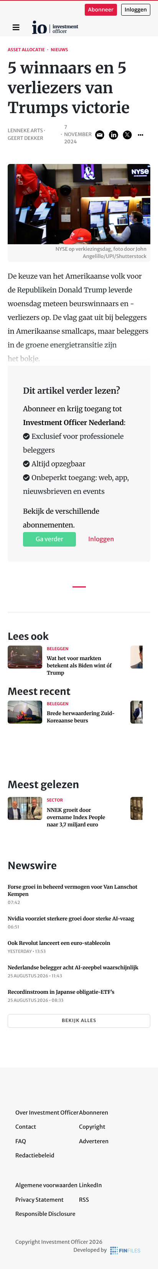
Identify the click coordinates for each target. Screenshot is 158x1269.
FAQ (20, 1141)
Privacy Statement (39, 1199)
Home (33, 23)
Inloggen (136, 9)
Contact (25, 1126)
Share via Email (99, 135)
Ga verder (49, 539)
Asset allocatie (26, 50)
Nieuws (59, 50)
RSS (84, 1199)
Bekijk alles (79, 1021)
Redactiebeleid (34, 1155)
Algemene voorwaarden (46, 1185)
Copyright (92, 1126)
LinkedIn (90, 1185)
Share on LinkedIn (113, 135)
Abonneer (101, 9)
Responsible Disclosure (45, 1214)
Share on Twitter (127, 135)
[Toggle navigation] (16, 27)
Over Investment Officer (47, 1112)
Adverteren (94, 1141)
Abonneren (93, 1112)
